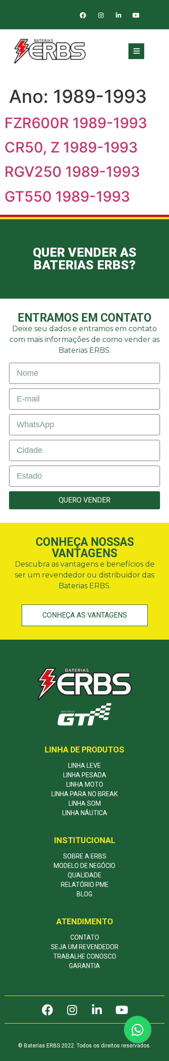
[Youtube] (136, 15)
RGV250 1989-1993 (72, 171)
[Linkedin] (118, 15)
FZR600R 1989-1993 (76, 123)
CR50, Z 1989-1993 (71, 147)
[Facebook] (47, 1009)
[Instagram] (101, 15)
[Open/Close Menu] (136, 51)
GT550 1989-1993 (67, 196)
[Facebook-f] (83, 15)
